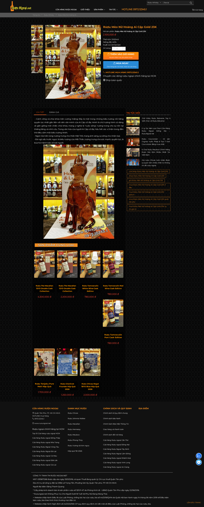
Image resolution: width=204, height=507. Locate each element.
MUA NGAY (121, 64)
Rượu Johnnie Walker (76, 418)
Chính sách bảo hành (111, 418)
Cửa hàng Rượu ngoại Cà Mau (44, 456)
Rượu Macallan (74, 424)
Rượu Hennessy (74, 429)
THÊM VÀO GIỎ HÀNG (121, 55)
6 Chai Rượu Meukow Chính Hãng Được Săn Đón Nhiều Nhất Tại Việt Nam (156, 152)
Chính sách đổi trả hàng (113, 435)
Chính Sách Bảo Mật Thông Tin (116, 424)
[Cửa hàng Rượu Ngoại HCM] (20, 6)
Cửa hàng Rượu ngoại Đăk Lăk (44, 460)
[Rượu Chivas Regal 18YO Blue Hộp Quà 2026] (90, 362)
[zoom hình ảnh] (97, 96)
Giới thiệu (85, 9)
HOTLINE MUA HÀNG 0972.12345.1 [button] (122, 72)
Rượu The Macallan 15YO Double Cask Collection (44, 288)
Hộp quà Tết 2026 (75, 451)
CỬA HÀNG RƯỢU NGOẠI (66, 9)
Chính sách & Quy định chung (115, 413)
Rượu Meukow (74, 435)
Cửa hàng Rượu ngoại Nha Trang (45, 442)
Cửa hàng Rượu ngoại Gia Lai (44, 465)
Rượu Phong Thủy (75, 440)
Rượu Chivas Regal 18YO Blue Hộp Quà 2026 (90, 386)
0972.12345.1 (39, 419)
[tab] (40, 112)
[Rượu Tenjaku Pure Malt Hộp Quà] (44, 362)
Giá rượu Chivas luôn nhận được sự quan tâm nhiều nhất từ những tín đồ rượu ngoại (156, 163)
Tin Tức (112, 9)
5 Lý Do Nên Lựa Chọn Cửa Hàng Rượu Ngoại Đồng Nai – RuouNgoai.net (156, 131)
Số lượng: (107, 48)
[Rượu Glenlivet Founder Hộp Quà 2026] (67, 362)
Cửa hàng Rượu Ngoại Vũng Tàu (45, 447)
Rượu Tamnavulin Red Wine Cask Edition (113, 287)
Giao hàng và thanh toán (113, 429)
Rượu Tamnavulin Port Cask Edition (113, 336)
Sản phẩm (99, 9)
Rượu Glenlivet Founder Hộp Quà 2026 (67, 386)
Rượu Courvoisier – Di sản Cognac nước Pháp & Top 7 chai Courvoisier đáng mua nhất (156, 141)
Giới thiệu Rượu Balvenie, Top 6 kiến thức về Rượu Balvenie (156, 119)
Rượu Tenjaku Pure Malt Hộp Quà (44, 385)
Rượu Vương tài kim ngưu (78, 446)
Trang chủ (36, 15)
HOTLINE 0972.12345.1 (134, 9)
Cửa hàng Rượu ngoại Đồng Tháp (46, 438)
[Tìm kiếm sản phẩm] (191, 2)
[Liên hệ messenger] (198, 462)
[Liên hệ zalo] (198, 456)
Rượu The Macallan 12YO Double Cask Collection (67, 288)
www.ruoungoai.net (42, 423)
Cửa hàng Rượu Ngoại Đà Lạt (44, 451)
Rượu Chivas (73, 413)
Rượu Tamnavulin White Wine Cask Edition (90, 288)
